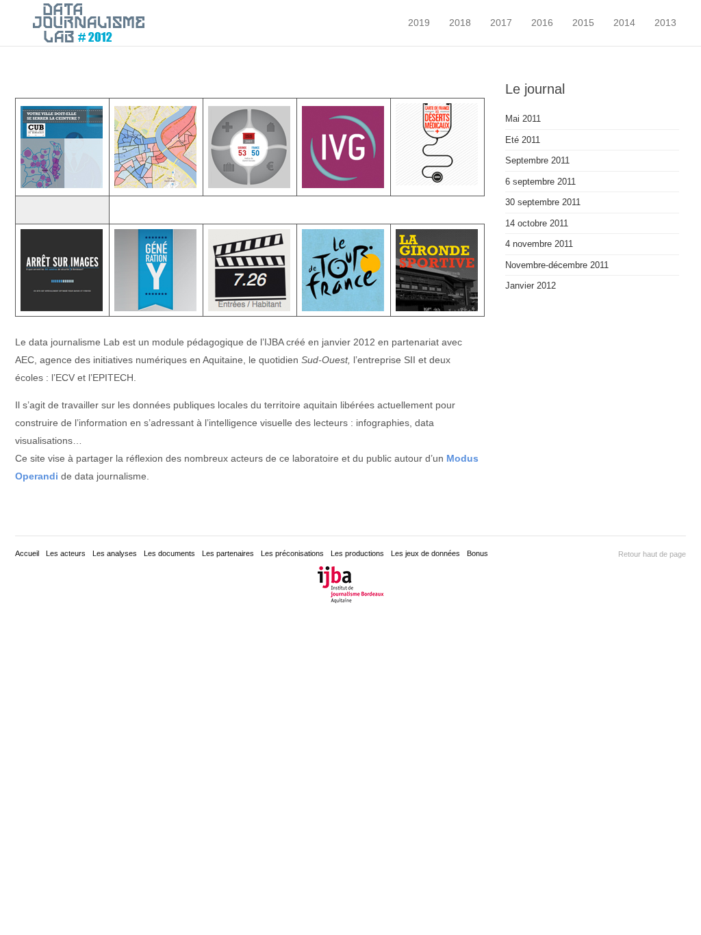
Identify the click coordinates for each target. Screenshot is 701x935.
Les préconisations (292, 553)
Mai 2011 (523, 119)
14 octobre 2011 (536, 223)
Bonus (477, 553)
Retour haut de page (652, 554)
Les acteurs (66, 553)
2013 (665, 22)
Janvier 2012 (530, 285)
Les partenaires (228, 553)
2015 (583, 22)
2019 (419, 22)
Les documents (169, 553)
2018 (460, 22)
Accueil (27, 553)
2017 (501, 22)
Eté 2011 (522, 140)
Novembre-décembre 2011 (557, 265)
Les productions (357, 553)
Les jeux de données (425, 553)
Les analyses (114, 553)
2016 (542, 22)
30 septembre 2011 (543, 202)
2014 (624, 22)
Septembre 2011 (537, 160)
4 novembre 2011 (539, 244)
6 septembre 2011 (540, 181)
